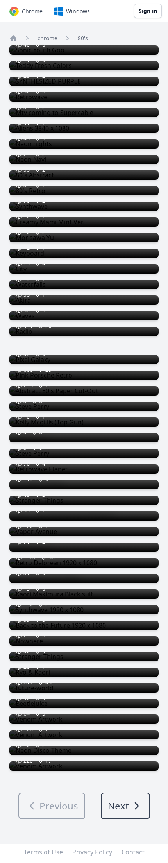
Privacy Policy (92, 852)
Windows (78, 11)
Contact (133, 852)
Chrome (32, 11)
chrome (47, 38)
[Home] (13, 38)
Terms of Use (43, 852)
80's (83, 38)
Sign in (148, 10)
